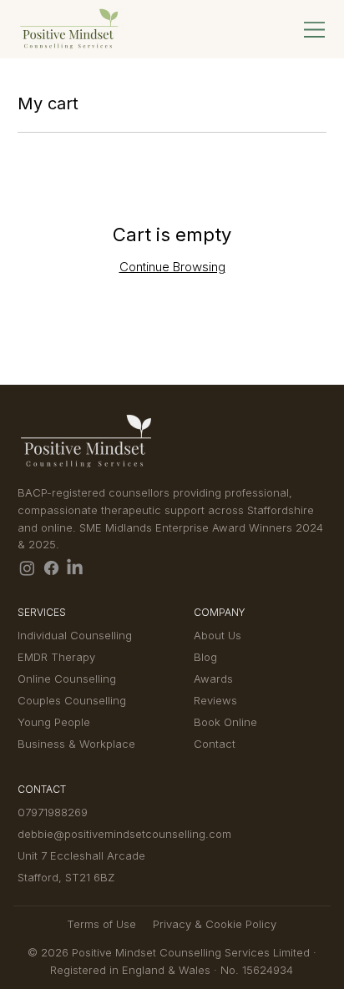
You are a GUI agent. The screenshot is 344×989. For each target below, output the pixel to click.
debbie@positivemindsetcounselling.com (124, 833)
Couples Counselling (72, 700)
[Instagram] (27, 568)
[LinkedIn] (74, 568)
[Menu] (315, 29)
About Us (217, 635)
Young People (54, 722)
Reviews (215, 700)
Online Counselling (67, 678)
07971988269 (53, 812)
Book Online (225, 722)
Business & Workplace (76, 743)
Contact (214, 743)
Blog (205, 657)
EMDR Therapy (56, 657)
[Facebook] (51, 568)
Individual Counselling (75, 635)
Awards (213, 678)
